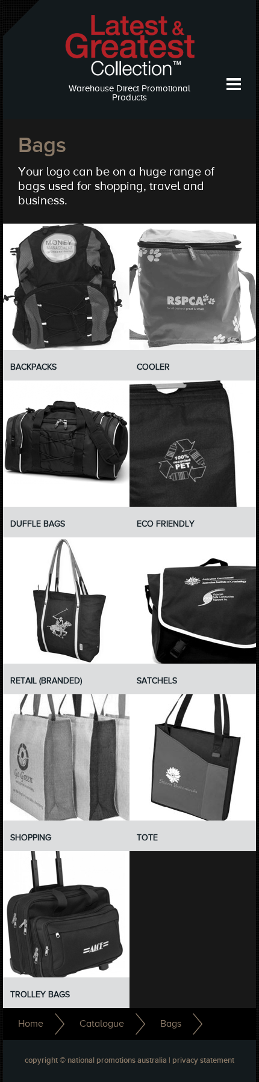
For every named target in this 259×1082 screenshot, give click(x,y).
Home (30, 1023)
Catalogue (102, 1023)
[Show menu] (233, 84)
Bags (170, 1023)
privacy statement (203, 1060)
